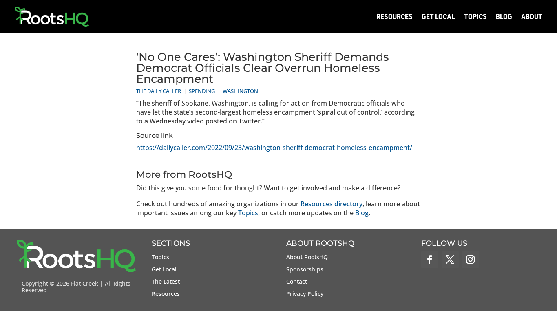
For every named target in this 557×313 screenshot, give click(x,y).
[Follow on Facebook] (429, 259)
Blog (504, 16)
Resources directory (331, 203)
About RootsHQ (307, 257)
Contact (296, 282)
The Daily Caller (158, 91)
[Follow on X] (450, 259)
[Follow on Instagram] (470, 259)
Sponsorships (304, 270)
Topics (475, 16)
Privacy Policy (304, 294)
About (531, 16)
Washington (240, 91)
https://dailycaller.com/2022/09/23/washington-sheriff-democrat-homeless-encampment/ (274, 147)
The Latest (166, 282)
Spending (202, 91)
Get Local (438, 16)
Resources (394, 16)
